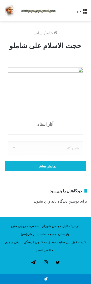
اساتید (38, 33)
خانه (50, 33)
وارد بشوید (42, 201)
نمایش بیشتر (46, 166)
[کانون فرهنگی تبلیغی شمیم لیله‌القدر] (38, 11)
